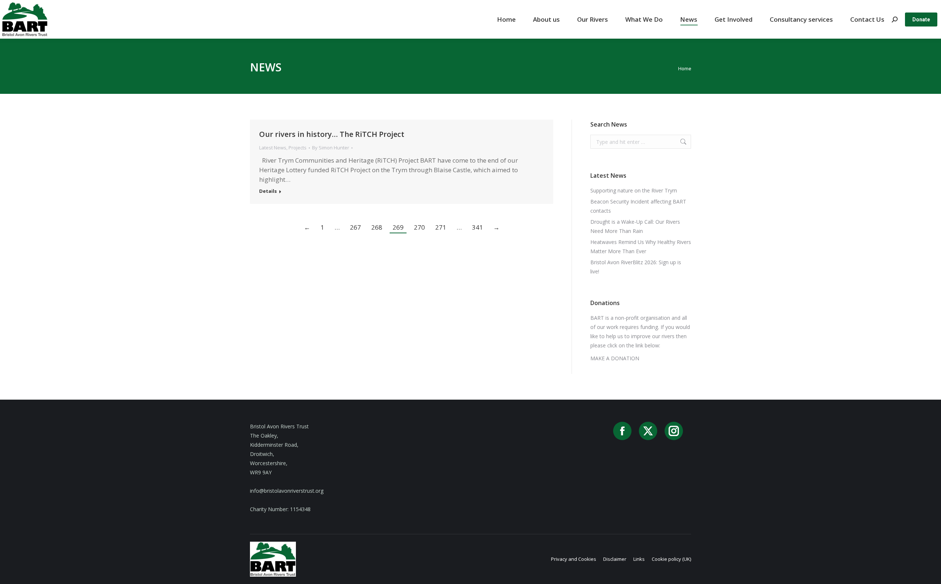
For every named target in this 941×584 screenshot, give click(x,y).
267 (355, 227)
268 (376, 227)
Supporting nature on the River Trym (633, 190)
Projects (298, 147)
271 (440, 227)
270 (419, 227)
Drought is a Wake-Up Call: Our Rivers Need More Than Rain (635, 226)
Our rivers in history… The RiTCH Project (331, 134)
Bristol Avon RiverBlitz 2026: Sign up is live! (635, 267)
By (330, 147)
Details (268, 191)
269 (398, 227)
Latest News (272, 147)
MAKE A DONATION (614, 358)
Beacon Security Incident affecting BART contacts (638, 206)
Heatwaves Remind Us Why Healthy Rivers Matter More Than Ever (640, 246)
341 (477, 227)
